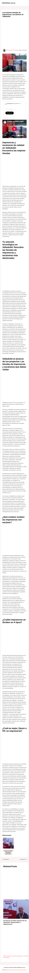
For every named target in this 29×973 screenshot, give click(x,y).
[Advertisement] (14, 33)
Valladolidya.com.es (8, 3)
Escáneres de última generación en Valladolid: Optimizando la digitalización (15, 922)
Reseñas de (9, 113)
